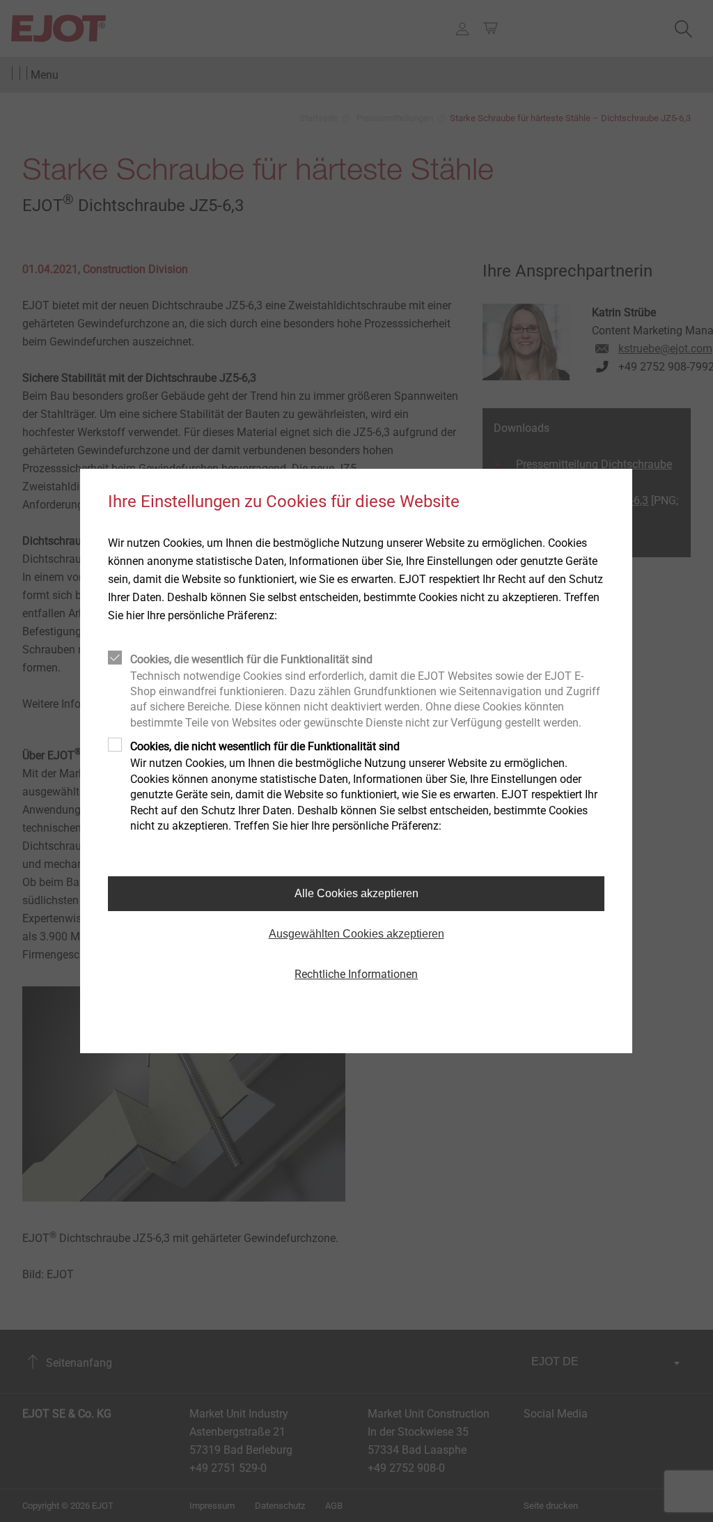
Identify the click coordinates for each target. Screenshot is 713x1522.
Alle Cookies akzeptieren (356, 893)
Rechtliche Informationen (356, 974)
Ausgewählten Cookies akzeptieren (356, 934)
